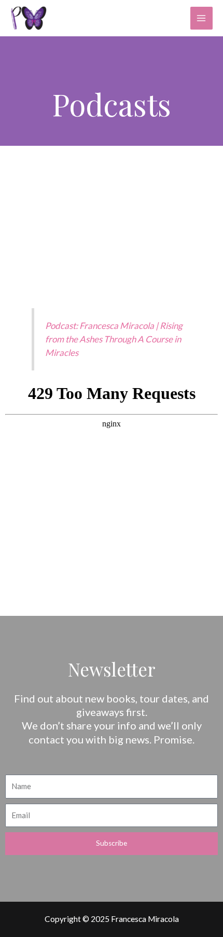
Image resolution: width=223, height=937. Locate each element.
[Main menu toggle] (201, 18)
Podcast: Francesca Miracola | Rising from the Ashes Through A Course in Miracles (114, 339)
